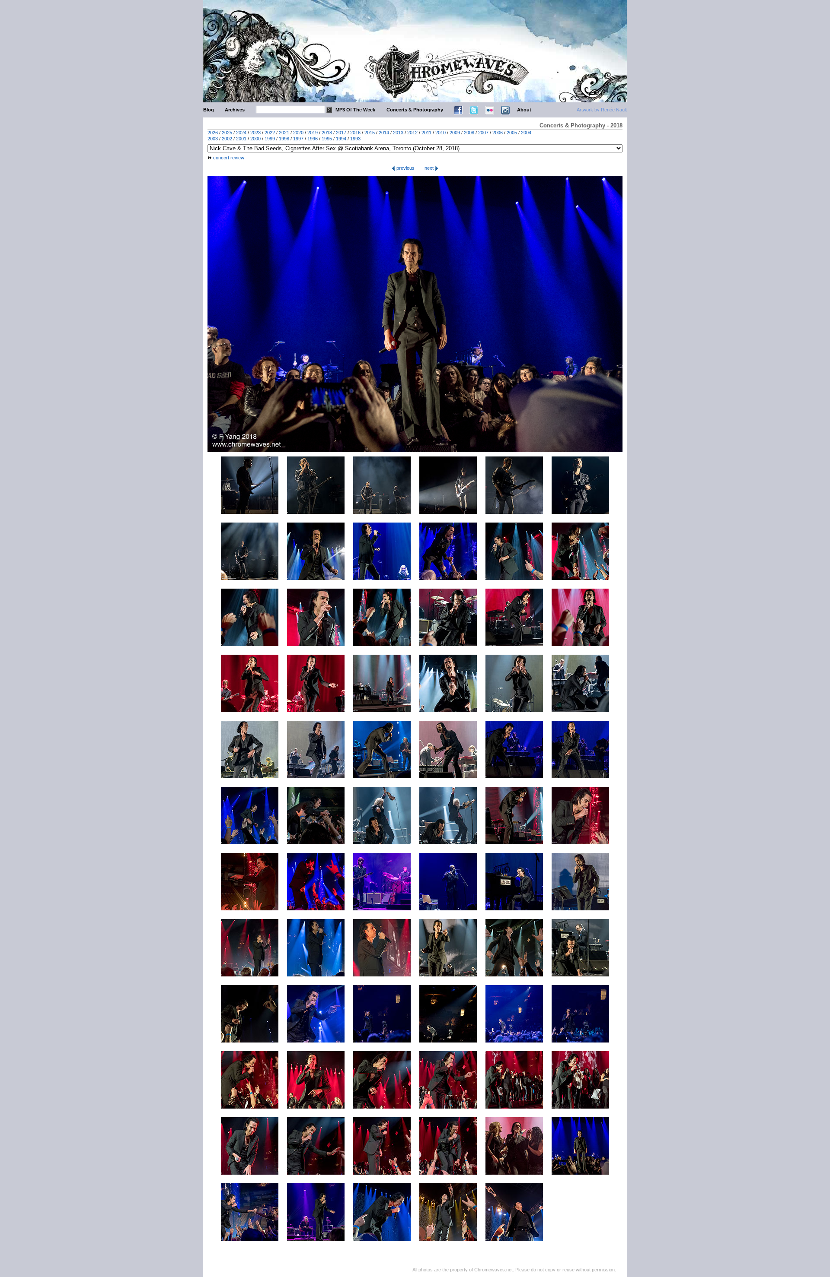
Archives (235, 109)
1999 (270, 138)
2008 (469, 132)
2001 (241, 138)
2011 (426, 132)
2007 (483, 132)
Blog (208, 109)
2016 (355, 132)
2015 (369, 132)
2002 (227, 138)
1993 (355, 138)
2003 (213, 138)
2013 (398, 132)
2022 (270, 132)
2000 (255, 138)
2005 (512, 132)
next (430, 168)
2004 (526, 132)
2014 (384, 132)
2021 (284, 132)
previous (405, 168)
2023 (255, 132)
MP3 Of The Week (355, 109)
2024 (241, 132)
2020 (298, 132)
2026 (213, 132)
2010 (440, 132)
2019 (312, 132)
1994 (341, 138)
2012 (412, 132)
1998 (284, 138)
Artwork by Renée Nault (602, 109)
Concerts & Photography (414, 109)
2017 (341, 132)
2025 (227, 132)
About (524, 109)
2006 (497, 132)
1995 (327, 138)
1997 (298, 138)
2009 (455, 132)
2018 (327, 132)
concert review (228, 157)
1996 (312, 138)
